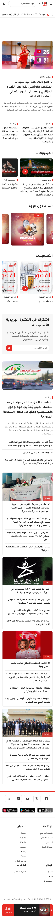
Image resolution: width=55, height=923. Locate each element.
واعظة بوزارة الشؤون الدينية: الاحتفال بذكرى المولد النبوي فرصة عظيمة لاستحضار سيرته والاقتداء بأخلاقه (37, 190)
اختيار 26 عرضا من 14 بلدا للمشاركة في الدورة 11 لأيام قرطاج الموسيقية (30, 591)
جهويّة (47, 498)
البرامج (49, 843)
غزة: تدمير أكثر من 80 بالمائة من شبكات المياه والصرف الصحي (30, 757)
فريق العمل (47, 838)
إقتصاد (23, 847)
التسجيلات (44, 256)
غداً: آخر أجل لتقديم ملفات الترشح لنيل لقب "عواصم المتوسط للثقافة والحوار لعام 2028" (30, 444)
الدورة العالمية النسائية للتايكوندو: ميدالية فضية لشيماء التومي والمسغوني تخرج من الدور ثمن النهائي (28, 677)
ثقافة (48, 583)
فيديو (50, 872)
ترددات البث (47, 847)
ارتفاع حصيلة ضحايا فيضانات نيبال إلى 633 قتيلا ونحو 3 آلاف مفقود (28, 768)
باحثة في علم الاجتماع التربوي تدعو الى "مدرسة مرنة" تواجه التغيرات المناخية (29, 462)
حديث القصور (44, 297)
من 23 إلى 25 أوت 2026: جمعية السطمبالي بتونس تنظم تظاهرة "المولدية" (29, 602)
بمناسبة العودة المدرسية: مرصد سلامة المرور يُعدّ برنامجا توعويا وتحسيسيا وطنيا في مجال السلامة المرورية (28, 410)
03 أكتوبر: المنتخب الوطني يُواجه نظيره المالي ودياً (28, 15)
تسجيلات (48, 881)
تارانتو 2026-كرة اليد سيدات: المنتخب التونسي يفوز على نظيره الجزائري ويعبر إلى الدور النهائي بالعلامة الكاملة (29, 89)
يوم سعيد (46, 180)
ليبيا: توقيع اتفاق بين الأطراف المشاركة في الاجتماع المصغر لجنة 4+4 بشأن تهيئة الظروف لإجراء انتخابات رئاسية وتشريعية (37, 135)
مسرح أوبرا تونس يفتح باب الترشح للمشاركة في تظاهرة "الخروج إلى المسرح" (28, 612)
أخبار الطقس (20, 872)
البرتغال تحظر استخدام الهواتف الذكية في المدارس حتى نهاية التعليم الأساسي (28, 778)
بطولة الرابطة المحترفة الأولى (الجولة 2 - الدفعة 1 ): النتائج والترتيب (29, 690)
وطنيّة (48, 398)
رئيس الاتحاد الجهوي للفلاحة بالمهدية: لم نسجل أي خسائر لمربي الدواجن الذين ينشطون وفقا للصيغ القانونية (28, 522)
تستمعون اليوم (41, 206)
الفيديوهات (44, 153)
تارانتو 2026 (45, 77)
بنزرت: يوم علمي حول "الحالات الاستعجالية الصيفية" (28, 549)
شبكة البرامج (46, 833)
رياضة (47, 657)
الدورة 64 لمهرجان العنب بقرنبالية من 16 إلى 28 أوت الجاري (28, 623)
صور (51, 876)
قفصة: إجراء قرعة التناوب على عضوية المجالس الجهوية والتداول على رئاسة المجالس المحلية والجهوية (30, 508)
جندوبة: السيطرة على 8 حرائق (38, 453)
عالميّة (48, 124)
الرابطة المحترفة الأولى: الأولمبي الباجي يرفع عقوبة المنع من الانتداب (27, 701)
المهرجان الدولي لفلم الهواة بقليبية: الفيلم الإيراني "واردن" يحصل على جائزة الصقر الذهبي (28, 536)
